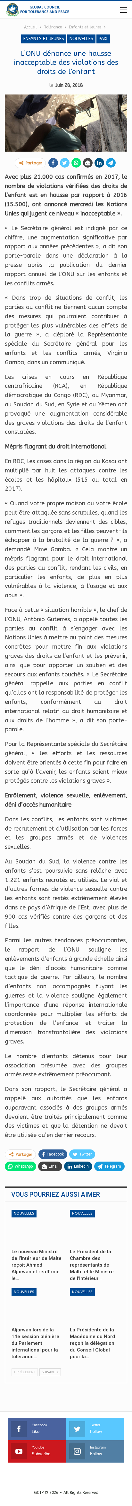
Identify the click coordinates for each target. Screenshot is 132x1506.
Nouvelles (81, 38)
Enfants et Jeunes (43, 38)
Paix (103, 38)
